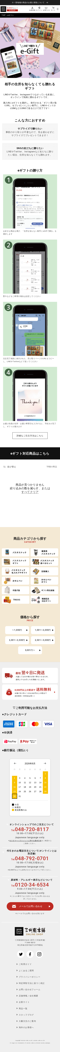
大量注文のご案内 (27, 1021)
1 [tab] (30, 73)
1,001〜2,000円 (43, 630)
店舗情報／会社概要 (28, 996)
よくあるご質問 (26, 970)
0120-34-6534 (32, 885)
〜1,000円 (17, 630)
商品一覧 (23, 1008)
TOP (4, 15)
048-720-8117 (32, 829)
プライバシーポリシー (29, 977)
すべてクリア (30, 492)
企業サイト (24, 1002)
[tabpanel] (30, 48)
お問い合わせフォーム (29, 989)
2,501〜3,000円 (43, 640)
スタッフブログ (26, 1015)
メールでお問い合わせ (30, 906)
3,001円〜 (30, 650)
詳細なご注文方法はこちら (30, 435)
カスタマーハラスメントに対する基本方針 (25, 841)
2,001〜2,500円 (17, 640)
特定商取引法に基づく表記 (32, 983)
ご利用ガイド (25, 964)
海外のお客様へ (26, 1027)
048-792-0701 (32, 858)
